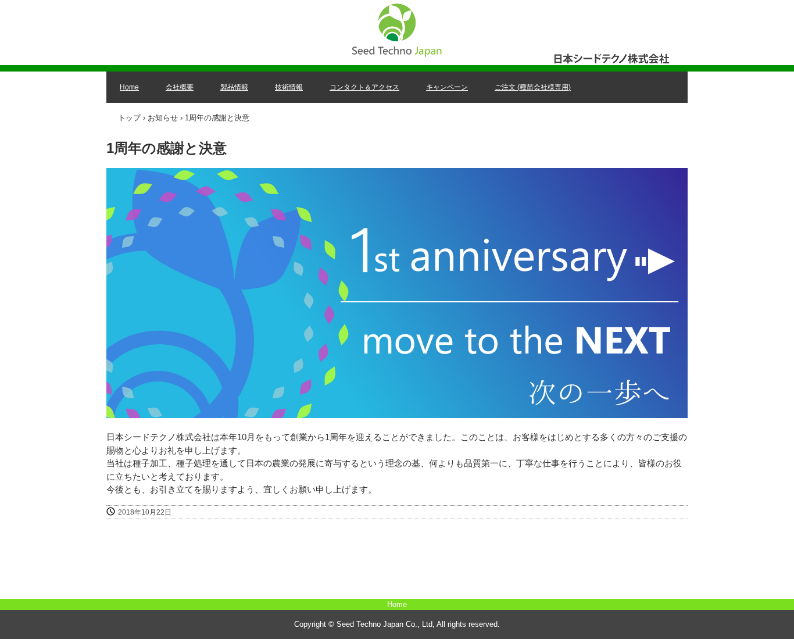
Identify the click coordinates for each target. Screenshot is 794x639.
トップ (129, 117)
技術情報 (289, 87)
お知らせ (163, 117)
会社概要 (180, 87)
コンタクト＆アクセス (364, 87)
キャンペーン (447, 87)
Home (129, 87)
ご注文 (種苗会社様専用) (533, 87)
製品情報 (234, 87)
